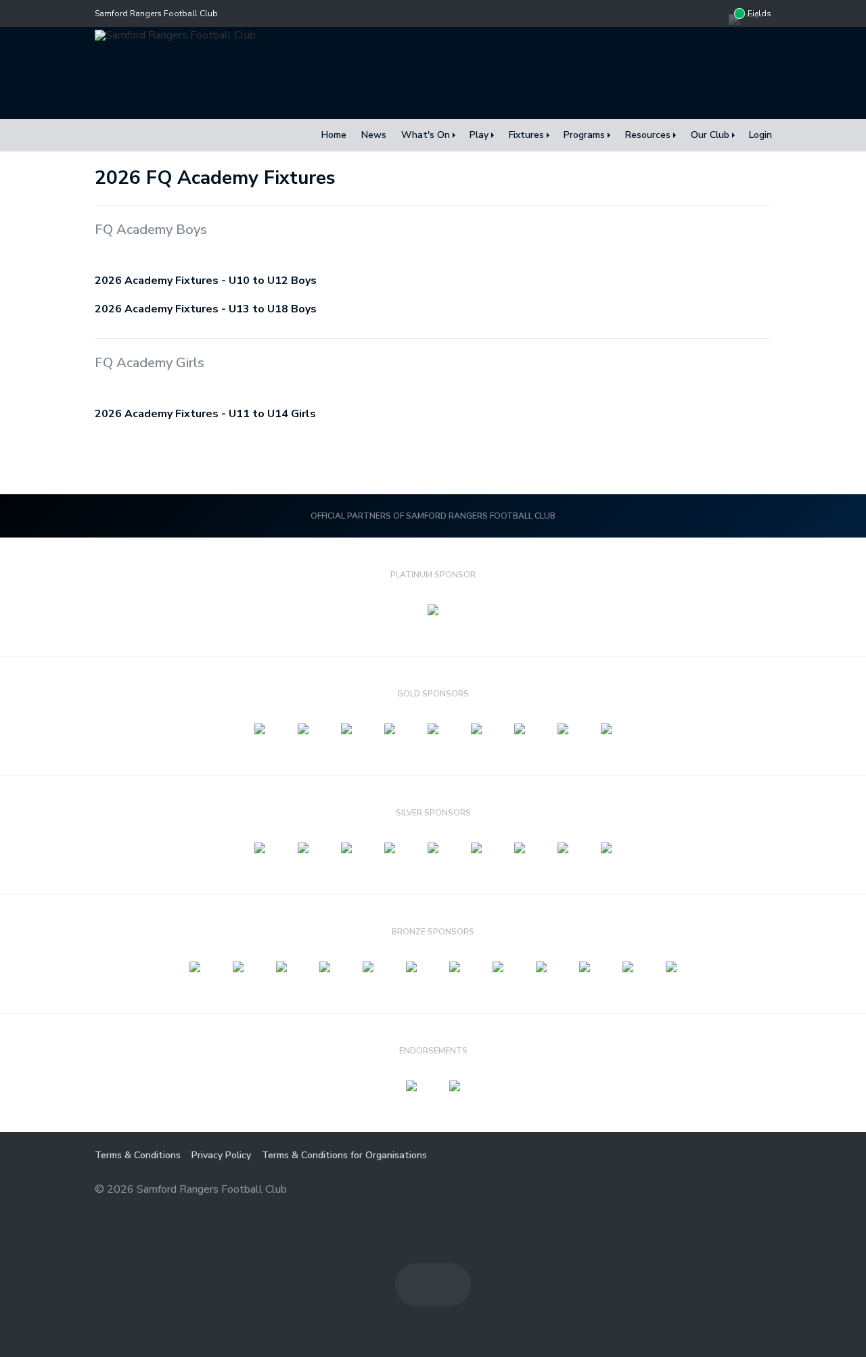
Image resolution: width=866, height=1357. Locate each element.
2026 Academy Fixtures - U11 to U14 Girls (205, 413)
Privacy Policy (221, 1155)
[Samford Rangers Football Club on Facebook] (688, 13)
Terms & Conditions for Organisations (344, 1155)
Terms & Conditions (138, 1155)
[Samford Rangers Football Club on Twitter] (715, 13)
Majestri (723, 1190)
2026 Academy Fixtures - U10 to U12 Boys (206, 280)
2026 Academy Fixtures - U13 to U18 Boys (206, 309)
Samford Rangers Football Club (156, 13)
